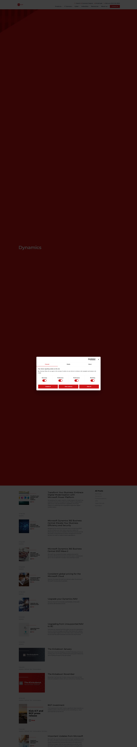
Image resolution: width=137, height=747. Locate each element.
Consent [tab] (47, 364)
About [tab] (89, 364)
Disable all (48, 386)
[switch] (60, 380)
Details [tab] (68, 364)
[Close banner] (98, 359)
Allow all (89, 386)
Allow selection (68, 386)
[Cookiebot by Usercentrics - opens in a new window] (89, 359)
